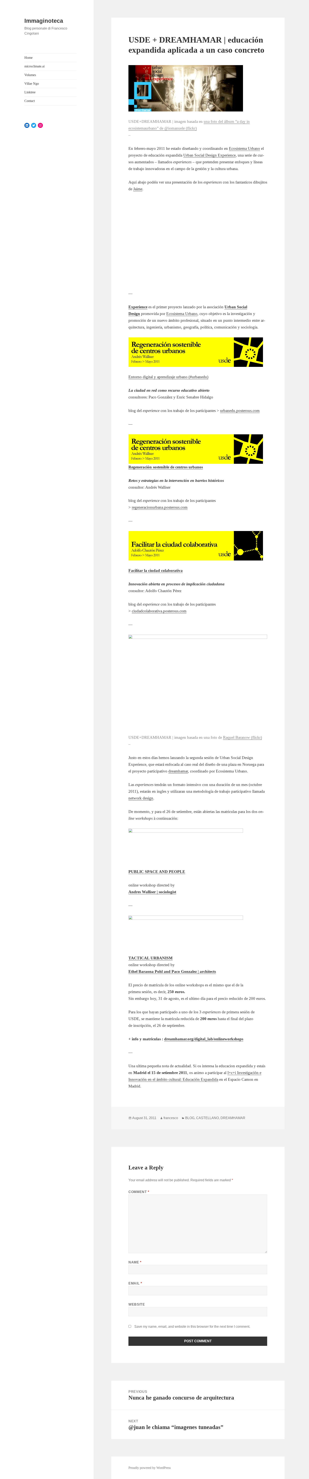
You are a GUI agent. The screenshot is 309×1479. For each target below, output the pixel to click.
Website (136, 1304)
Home (28, 57)
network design (140, 798)
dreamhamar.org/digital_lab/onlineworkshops (203, 1039)
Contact (29, 101)
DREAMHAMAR (233, 1118)
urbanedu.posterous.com (240, 410)
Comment (138, 1192)
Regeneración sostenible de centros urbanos (165, 467)
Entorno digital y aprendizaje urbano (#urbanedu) (168, 377)
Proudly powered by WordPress (149, 1468)
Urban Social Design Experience (209, 155)
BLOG (189, 1118)
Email (135, 1283)
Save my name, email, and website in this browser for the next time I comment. (192, 1326)
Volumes (30, 75)
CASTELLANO (207, 1118)
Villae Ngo (31, 83)
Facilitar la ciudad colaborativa (155, 570)
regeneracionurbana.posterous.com (160, 507)
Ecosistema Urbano (244, 148)
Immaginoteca (43, 21)
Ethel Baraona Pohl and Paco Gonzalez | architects (172, 971)
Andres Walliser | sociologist (152, 892)
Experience (137, 307)
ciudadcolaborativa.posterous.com (159, 611)
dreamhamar (178, 771)
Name (134, 1262)
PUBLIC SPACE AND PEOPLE (156, 871)
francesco (171, 1118)
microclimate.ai (34, 66)
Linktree (30, 92)
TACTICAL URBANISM (150, 958)
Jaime (137, 189)
